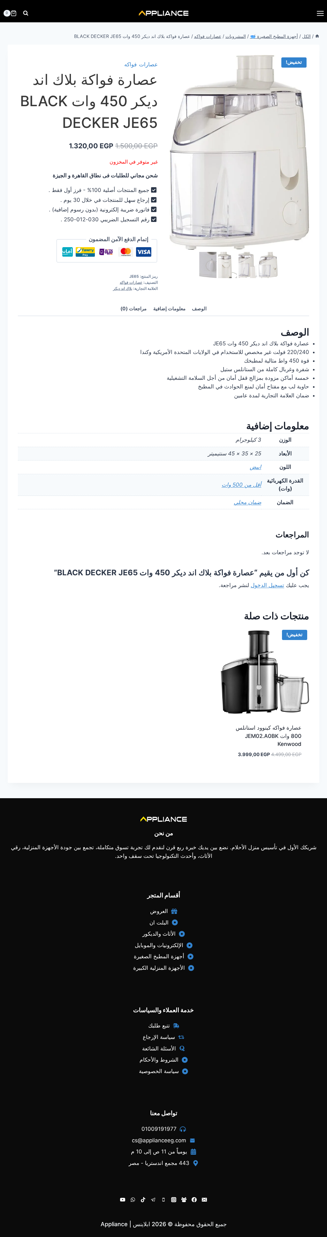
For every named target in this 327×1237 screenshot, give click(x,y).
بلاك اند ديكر (122, 288)
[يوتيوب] (123, 1200)
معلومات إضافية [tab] (169, 309)
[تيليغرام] (153, 1200)
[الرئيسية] (317, 36)
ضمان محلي (247, 502)
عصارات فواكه (141, 64)
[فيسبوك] (194, 1200)
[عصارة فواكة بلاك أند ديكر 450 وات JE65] (239, 152)
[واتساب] (133, 1200)
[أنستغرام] (174, 1200)
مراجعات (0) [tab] (133, 309)
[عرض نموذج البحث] (26, 13)
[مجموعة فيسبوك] (184, 1200)
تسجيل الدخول (267, 585)
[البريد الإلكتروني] (204, 1200)
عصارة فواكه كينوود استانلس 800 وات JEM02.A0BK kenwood (268, 736)
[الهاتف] (163, 1200)
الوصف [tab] (199, 309)
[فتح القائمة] (320, 13)
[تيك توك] (143, 1200)
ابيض (255, 467)
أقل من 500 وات (241, 485)
